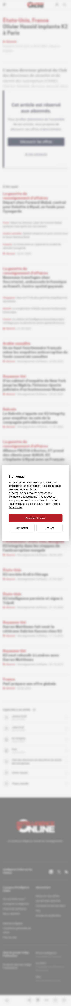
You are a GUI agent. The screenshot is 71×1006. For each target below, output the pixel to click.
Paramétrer (21, 527)
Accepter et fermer (36, 517)
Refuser (49, 527)
